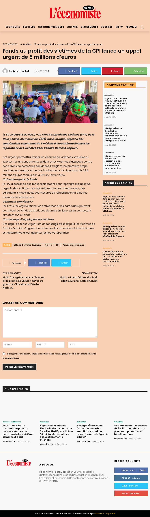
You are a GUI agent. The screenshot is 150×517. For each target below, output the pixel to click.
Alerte (48, 244)
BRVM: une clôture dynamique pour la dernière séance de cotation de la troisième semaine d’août (18, 431)
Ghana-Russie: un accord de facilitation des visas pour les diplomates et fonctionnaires (114, 162)
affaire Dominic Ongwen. (27, 244)
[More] (76, 262)
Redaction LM (20, 71)
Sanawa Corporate (105, 513)
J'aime (142, 470)
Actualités (25, 44)
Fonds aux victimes (73, 244)
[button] (142, 27)
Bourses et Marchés (12, 422)
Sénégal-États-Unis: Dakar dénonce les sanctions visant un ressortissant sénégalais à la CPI (115, 134)
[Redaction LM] (5, 71)
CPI (57, 244)
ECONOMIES (10, 44)
